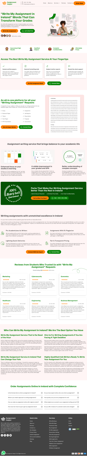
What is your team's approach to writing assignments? (22, 397)
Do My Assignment (53, 430)
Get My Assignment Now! (35, 83)
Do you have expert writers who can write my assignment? (59, 393)
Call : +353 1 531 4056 (60, 198)
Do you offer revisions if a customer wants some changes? (59, 406)
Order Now (79, 3)
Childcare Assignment (54, 448)
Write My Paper (53, 423)
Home (44, 3)
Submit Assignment (34, 434)
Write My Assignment (9, 31)
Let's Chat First (29, 31)
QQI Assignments (53, 439)
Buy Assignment (53, 428)
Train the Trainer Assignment (56, 441)
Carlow (70, 425)
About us (50, 3)
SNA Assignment (53, 445)
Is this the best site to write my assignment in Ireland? (22, 393)
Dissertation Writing (54, 432)
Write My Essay (53, 421)
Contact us (70, 3)
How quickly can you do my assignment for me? (56, 397)
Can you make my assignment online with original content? (23, 402)
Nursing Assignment (54, 437)
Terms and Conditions (35, 437)
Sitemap (32, 439)
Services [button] (56, 3)
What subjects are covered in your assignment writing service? (60, 402)
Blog (31, 441)
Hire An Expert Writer (9, 127)
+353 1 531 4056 (27, 2)
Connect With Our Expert (35, 252)
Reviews (64, 3)
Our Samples (33, 430)
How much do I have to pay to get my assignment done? (22, 406)
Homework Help (53, 425)
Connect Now (56, 83)
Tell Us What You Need (40, 198)
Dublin (70, 423)
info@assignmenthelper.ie (29, 4)
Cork (70, 421)
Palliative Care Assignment (55, 443)
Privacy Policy (33, 432)
